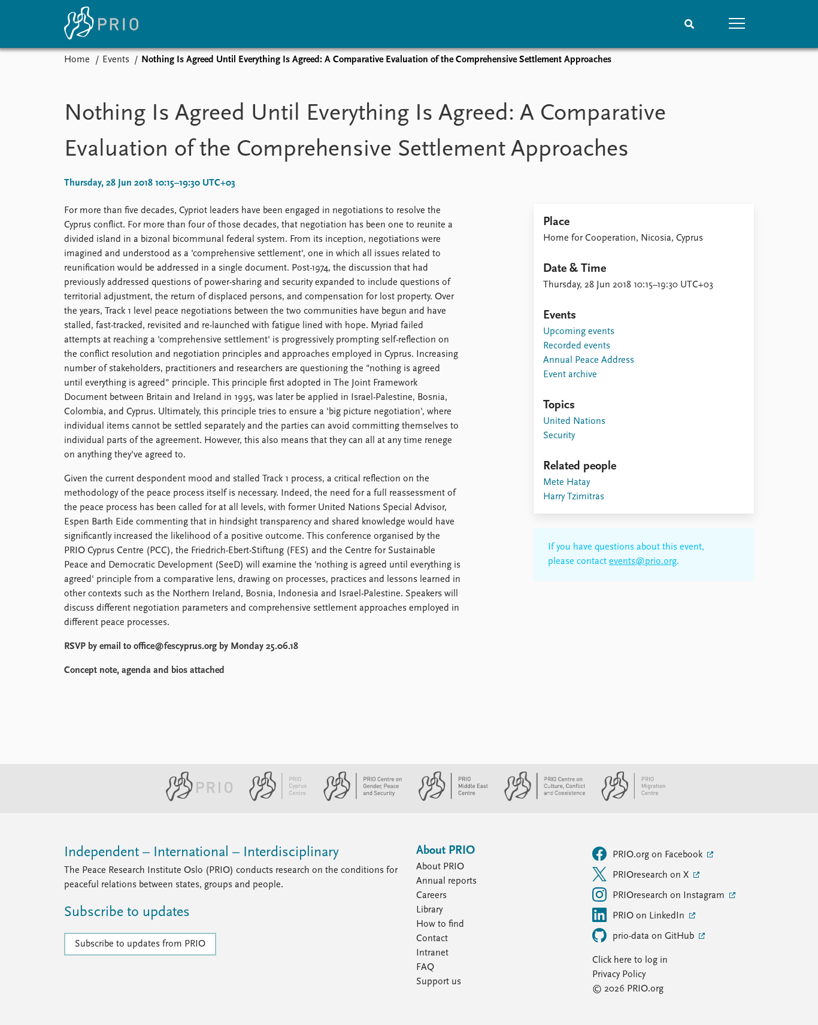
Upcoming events (578, 331)
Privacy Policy (619, 974)
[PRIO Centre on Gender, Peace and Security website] (357, 798)
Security (559, 436)
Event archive (570, 375)
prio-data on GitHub (654, 936)
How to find (440, 924)
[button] (737, 24)
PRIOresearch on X (652, 875)
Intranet (432, 953)
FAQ (425, 967)
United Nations (574, 421)
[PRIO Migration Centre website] (627, 798)
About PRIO (440, 867)
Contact (432, 939)
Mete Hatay (566, 482)
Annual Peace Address (588, 360)
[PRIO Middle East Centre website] (448, 798)
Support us (438, 982)
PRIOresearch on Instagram (670, 895)
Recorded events (576, 346)
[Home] (101, 24)
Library (429, 910)
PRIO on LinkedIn (650, 916)
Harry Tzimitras (573, 497)
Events (115, 60)
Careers (431, 895)
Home (77, 60)
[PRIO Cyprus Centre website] (273, 798)
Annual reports (446, 881)
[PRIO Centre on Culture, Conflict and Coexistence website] (540, 798)
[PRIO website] (194, 798)
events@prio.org (643, 561)
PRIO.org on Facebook (659, 855)
